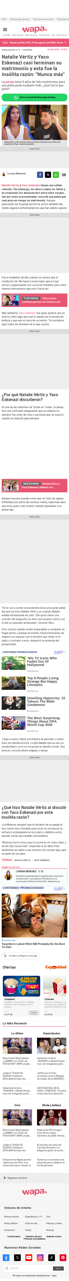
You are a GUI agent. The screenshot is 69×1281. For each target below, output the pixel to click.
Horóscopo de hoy (19, 19)
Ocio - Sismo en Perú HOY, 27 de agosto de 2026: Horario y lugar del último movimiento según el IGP (33, 42)
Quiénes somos (54, 1237)
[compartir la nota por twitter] (48, 175)
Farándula (27, 50)
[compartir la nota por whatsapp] (56, 175)
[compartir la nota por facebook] (40, 175)
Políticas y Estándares (35, 1239)
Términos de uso (33, 1237)
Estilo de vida (31, 1223)
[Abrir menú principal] (5, 29)
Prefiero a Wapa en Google (23, 955)
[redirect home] (34, 32)
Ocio (48, 1217)
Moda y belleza (11, 1223)
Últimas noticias (11, 1217)
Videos (28, 1230)
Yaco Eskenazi (31, 185)
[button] (65, 43)
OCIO (53, 35)
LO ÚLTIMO (6, 35)
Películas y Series (54, 1223)
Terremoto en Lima (43, 19)
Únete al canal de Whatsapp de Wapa (37, 97)
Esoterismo (9, 1230)
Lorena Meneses (16, 173)
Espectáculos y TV (11, 50)
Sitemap (50, 1230)
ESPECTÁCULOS (17, 35)
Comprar (33, 1013)
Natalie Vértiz (10, 185)
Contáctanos (14, 1237)
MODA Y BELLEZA (31, 35)
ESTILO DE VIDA (44, 35)
